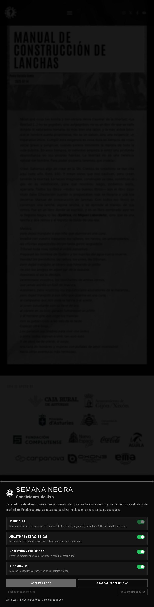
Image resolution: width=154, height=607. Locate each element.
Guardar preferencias (113, 583)
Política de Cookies (30, 599)
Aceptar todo (41, 583)
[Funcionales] (141, 567)
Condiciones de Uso (52, 599)
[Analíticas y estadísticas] (141, 537)
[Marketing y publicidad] (141, 552)
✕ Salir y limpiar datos (133, 591)
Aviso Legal (12, 599)
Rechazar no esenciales (21, 591)
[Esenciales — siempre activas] (141, 522)
